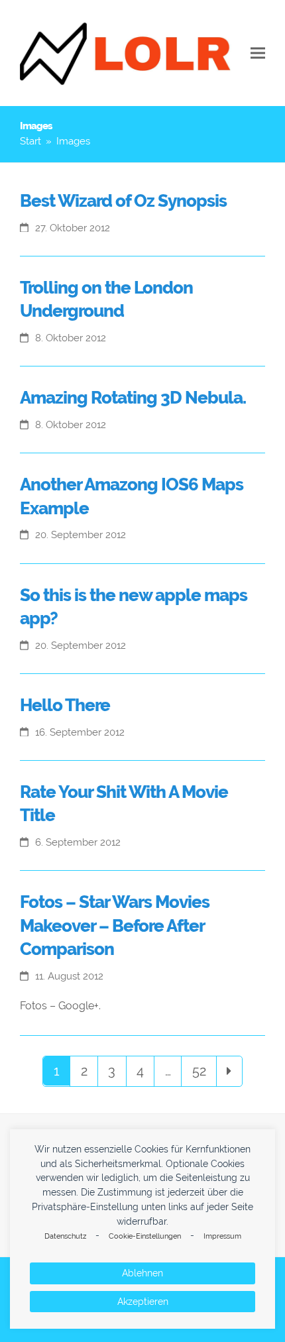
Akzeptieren (142, 1301)
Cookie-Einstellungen (145, 1236)
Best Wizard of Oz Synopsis (123, 201)
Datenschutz (65, 1236)
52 (204, 1070)
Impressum (222, 1236)
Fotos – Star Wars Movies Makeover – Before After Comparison (114, 925)
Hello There (65, 705)
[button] (258, 53)
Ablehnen (142, 1273)
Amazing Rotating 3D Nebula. (133, 398)
